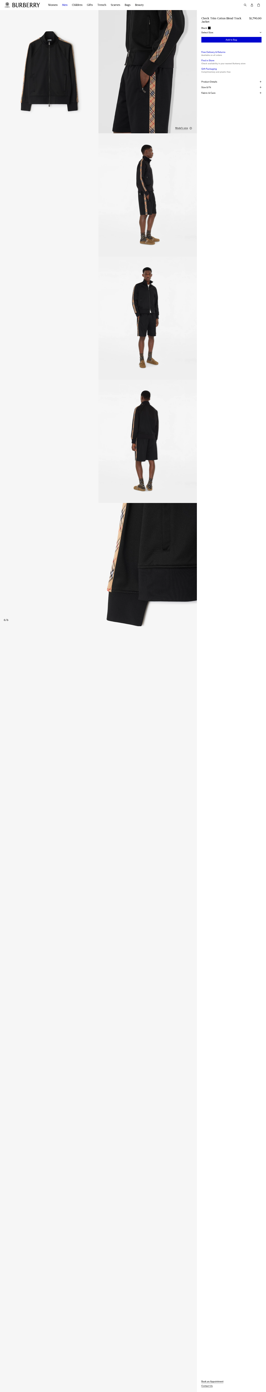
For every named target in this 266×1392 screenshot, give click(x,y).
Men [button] (64, 5)
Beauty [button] (139, 5)
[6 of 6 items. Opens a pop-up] (98, 564)
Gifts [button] (90, 5)
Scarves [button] (115, 5)
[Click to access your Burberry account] (252, 5)
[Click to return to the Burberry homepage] (27, 5)
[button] (183, 128)
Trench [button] (101, 5)
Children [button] (77, 5)
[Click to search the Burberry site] (245, 5)
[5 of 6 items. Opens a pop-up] (98, 441)
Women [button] (53, 5)
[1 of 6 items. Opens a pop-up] (49, 71)
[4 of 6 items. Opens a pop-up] (98, 318)
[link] (212, 1381)
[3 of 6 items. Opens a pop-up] (98, 195)
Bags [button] (128, 5)
